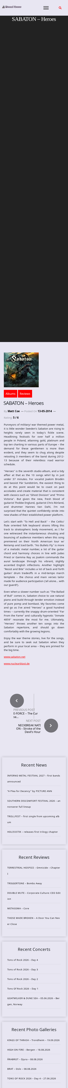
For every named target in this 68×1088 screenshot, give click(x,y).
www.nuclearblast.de (17, 663)
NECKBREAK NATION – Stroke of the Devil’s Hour (28, 728)
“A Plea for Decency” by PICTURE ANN (29, 791)
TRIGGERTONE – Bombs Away (24, 883)
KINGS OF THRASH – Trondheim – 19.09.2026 (33, 1040)
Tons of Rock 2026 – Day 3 (22, 969)
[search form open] (60, 8)
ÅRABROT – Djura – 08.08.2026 (25, 1059)
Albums (11, 394)
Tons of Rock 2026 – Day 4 (22, 959)
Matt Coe (14, 411)
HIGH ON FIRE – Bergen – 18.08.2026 (28, 1049)
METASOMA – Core (18, 908)
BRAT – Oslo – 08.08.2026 (21, 1068)
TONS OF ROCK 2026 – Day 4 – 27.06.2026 (31, 1078)
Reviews (25, 394)
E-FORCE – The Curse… (25, 715)
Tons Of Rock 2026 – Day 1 (22, 988)
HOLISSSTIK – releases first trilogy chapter (32, 831)
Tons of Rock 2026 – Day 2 (22, 979)
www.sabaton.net (14, 656)
